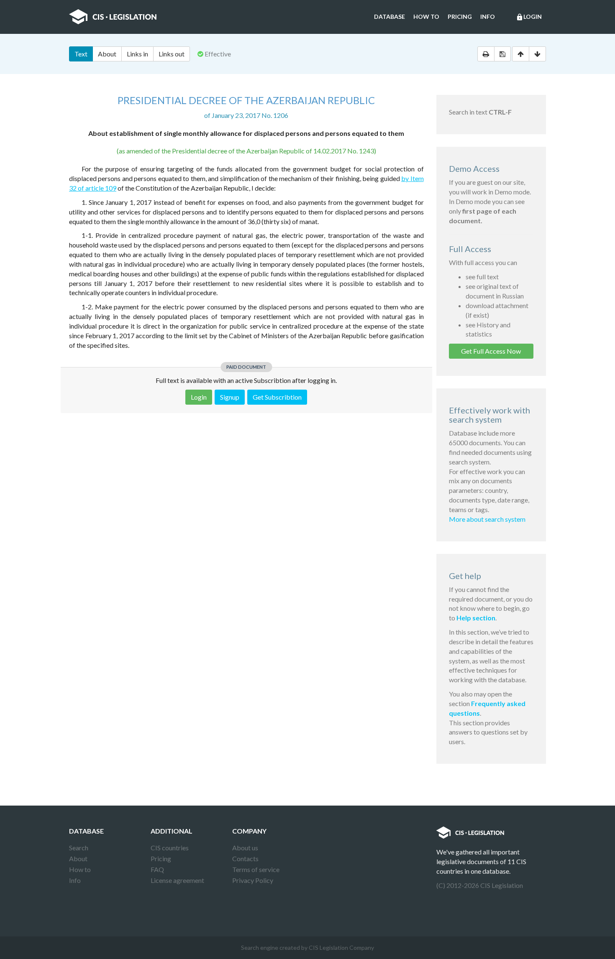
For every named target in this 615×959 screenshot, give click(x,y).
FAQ (157, 869)
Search (78, 848)
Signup (229, 397)
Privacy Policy (252, 880)
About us (245, 848)
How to (426, 16)
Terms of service (255, 869)
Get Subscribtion (277, 397)
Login (529, 17)
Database (389, 16)
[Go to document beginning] (520, 53)
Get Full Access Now (491, 351)
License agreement (177, 880)
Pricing (460, 16)
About (107, 54)
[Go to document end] (537, 53)
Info (487, 16)
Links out (171, 54)
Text (80, 54)
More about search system (487, 519)
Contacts (245, 858)
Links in (137, 54)
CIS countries (170, 848)
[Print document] (486, 53)
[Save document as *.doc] (502, 53)
